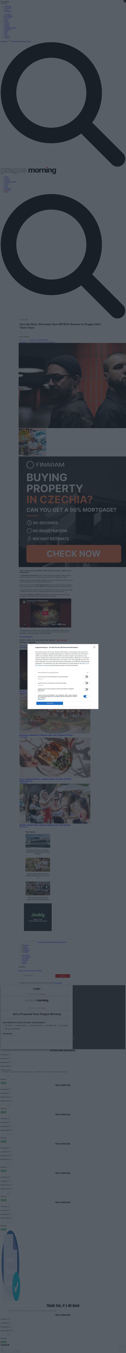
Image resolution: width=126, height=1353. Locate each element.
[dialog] (63, 676)
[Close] (95, 647)
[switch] (85, 676)
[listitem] (63, 673)
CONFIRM (49, 703)
